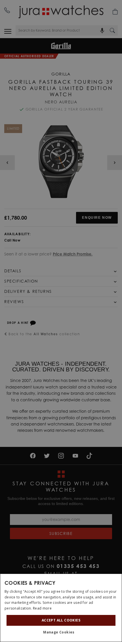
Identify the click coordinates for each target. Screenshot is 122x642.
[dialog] (61, 608)
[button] (61, 632)
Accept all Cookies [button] (61, 620)
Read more (42, 608)
